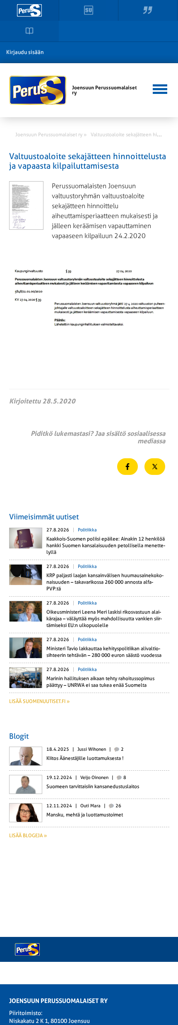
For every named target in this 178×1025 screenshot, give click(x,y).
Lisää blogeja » (28, 835)
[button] (159, 88)
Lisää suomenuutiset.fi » (39, 701)
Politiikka (87, 530)
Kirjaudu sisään (25, 52)
